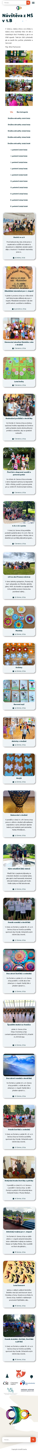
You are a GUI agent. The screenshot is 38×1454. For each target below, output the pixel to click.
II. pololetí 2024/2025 (19, 200)
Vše (11, 112)
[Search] (28, 3)
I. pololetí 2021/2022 (19, 149)
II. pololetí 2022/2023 (19, 187)
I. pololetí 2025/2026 (19, 175)
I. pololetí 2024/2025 (19, 168)
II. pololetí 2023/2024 (19, 193)
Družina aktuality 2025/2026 (19, 143)
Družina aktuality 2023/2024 (19, 131)
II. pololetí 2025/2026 (19, 206)
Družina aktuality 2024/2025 (19, 137)
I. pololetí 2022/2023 (19, 156)
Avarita (24, 1449)
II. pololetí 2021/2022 (19, 181)
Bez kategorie (22, 112)
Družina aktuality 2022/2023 (19, 124)
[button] (33, 3)
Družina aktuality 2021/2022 (19, 118)
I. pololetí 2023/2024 (19, 162)
